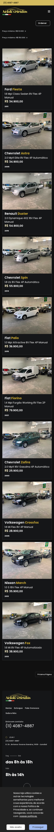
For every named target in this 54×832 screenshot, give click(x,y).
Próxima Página (45, 674)
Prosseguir (38, 827)
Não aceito (16, 827)
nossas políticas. (28, 816)
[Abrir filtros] (53, 23)
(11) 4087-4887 (11, 2)
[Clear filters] (25, 31)
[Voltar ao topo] (27, 786)
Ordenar (42, 23)
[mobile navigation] (49, 11)
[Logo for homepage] (14, 11)
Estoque (18, 708)
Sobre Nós (11, 713)
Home (9, 708)
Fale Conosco (32, 708)
